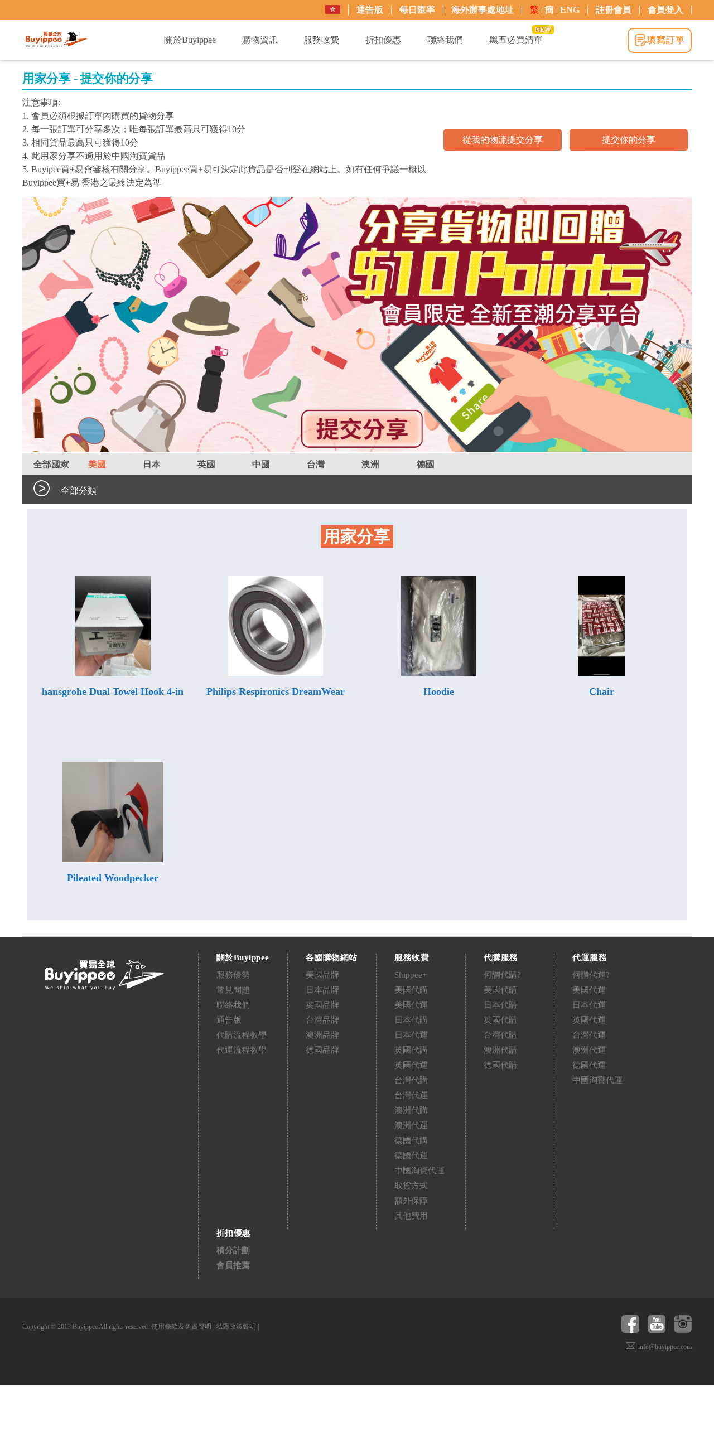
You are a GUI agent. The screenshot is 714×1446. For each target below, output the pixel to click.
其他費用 (411, 1215)
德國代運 (411, 1155)
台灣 (316, 464)
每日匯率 (417, 9)
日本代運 (411, 1035)
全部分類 (79, 490)
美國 (97, 464)
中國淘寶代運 (419, 1170)
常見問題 (233, 989)
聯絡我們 (233, 1004)
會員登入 (665, 9)
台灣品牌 (322, 1019)
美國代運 (411, 1004)
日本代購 (411, 1019)
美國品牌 (322, 974)
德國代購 (411, 1140)
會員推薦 (233, 1265)
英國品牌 (322, 1004)
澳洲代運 (411, 1125)
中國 (261, 464)
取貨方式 (411, 1185)
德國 (426, 464)
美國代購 (411, 989)
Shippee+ (410, 974)
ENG (570, 9)
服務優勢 (233, 974)
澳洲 (370, 464)
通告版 (369, 9)
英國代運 (411, 1065)
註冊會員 (613, 9)
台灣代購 (411, 1080)
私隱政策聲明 (236, 1327)
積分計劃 (233, 1250)
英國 (206, 464)
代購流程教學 (241, 1035)
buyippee (56, 40)
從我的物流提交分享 (502, 139)
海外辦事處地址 (482, 9)
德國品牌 (322, 1050)
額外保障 (411, 1200)
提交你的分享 (628, 139)
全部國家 (51, 464)
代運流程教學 (241, 1050)
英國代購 (411, 1050)
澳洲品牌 (322, 1035)
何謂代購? (502, 974)
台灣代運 (411, 1095)
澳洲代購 (411, 1110)
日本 (152, 464)
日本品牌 (322, 989)
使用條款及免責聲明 (181, 1327)
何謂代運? (591, 974)
